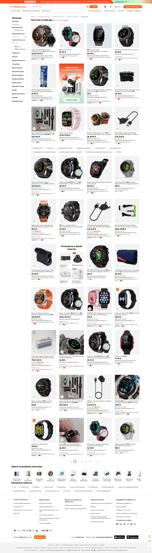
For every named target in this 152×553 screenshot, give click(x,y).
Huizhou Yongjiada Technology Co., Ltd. (42, 369)
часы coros (67, 491)
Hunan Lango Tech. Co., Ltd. (122, 234)
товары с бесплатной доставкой (83, 491)
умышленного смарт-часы (84, 148)
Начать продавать (121, 506)
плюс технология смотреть (78, 487)
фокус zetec (51, 148)
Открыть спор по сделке (98, 510)
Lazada (76, 545)
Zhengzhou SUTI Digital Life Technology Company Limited (71, 189)
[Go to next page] (99, 461)
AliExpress (51, 545)
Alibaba (33, 16)
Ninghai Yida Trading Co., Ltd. (123, 142)
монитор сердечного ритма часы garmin (71, 152)
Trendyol (94, 545)
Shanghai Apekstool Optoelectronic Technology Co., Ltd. (43, 277)
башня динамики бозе (108, 487)
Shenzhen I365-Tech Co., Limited (68, 55)
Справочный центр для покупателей (101, 503)
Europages (101, 545)
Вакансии (16, 513)
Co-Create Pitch (18, 506)
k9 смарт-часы (24, 487)
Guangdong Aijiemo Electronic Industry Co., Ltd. (43, 238)
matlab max (36, 487)
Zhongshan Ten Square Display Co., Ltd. (42, 98)
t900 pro (119, 152)
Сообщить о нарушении (97, 521)
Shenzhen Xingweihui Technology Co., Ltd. (98, 142)
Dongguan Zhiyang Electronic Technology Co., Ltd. (99, 101)
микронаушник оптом (35, 491)
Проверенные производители (73, 505)
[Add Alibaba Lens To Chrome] (40, 537)
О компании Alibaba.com (21, 499)
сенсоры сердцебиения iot (103, 491)
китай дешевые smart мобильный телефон (45, 152)
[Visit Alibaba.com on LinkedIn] (121, 524)
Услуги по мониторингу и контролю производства (49, 519)
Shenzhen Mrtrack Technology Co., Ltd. (97, 191)
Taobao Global (83, 545)
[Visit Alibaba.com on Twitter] (124, 524)
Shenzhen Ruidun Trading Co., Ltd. (68, 323)
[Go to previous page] (71, 461)
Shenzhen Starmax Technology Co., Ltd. (42, 57)
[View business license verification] (92, 550)
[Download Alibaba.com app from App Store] (119, 537)
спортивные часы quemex (65, 148)
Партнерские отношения (123, 516)
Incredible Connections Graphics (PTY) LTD (43, 140)
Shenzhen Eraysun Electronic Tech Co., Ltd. (99, 236)
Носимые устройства (72, 16)
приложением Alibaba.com (104, 537)
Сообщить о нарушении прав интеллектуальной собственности (100, 517)
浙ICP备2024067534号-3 (121, 550)
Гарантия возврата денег (46, 506)
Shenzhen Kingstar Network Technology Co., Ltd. (71, 139)
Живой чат (93, 506)
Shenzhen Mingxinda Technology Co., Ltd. (42, 322)
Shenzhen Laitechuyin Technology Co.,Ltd (42, 193)
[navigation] (20, 239)
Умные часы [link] (84, 16)
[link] (149, 536)
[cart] (111, 7)
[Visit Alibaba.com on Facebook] (117, 524)
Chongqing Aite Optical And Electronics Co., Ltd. (127, 97)
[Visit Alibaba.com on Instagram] (128, 524)
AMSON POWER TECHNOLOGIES (96, 277)
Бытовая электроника (43, 16)
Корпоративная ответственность (23, 510)
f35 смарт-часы (94, 487)
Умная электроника (58, 16)
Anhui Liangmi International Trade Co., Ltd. (126, 324)
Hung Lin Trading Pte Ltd (121, 189)
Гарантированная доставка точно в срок (49, 510)
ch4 (15, 487)
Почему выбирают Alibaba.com (22, 503)
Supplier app (80, 537)
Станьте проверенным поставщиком (126, 513)
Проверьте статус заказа (123, 510)
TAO (90, 545)
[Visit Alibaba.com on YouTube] (131, 524)
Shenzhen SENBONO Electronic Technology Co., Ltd (99, 324)
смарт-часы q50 (49, 487)
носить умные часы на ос (52, 491)
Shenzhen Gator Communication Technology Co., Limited (99, 57)
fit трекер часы (62, 487)
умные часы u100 (38, 148)
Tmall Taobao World (67, 545)
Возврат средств (95, 513)
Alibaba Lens (23, 537)
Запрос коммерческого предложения (75, 508)
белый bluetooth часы (19, 491)
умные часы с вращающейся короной (128, 487)
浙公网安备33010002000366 (104, 550)
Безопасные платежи (45, 503)
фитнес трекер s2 (100, 148)
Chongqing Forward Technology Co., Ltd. (126, 279)
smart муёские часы (115, 148)
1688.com (58, 545)
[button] (87, 7)
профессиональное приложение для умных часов (99, 152)
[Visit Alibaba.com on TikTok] (135, 524)
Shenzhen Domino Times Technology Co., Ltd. (127, 58)
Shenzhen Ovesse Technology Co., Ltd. (69, 234)
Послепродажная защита (46, 515)
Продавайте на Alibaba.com (124, 503)
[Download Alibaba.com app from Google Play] (132, 537)
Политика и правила (45, 523)
